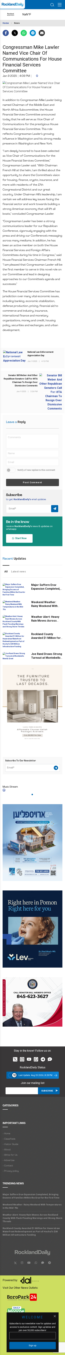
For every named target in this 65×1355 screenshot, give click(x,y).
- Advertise (8, 1160)
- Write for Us (10, 1155)
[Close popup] (55, 1316)
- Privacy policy (11, 1171)
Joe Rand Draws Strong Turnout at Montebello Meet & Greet (46, 657)
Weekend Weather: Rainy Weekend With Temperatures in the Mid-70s (32, 1206)
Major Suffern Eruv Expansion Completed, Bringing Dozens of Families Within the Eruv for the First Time (31, 1196)
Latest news (18, 571)
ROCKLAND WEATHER (30, 14)
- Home (6, 1134)
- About (7, 1150)
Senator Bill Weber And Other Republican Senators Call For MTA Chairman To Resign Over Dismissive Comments (21, 380)
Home (6, 23)
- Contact (8, 1166)
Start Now (20, 538)
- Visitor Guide (10, 1144)
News (17, 23)
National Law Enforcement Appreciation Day (40, 354)
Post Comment (32, 482)
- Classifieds (9, 1139)
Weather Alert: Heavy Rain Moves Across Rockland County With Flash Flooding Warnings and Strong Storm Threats (32, 1218)
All (6, 571)
